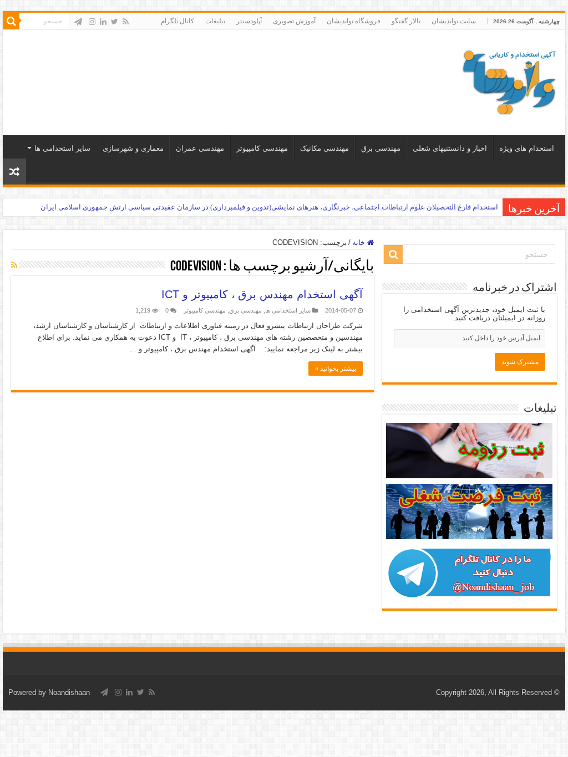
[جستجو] (11, 21)
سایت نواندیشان (454, 21)
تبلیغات (215, 21)
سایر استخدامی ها (62, 148)
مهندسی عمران (200, 148)
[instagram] (92, 21)
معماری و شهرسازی (133, 148)
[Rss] (125, 21)
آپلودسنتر (249, 21)
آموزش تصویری (294, 21)
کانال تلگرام (177, 21)
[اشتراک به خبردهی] (14, 264)
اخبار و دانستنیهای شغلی (450, 148)
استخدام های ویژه (526, 148)
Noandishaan (69, 692)
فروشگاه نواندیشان (354, 21)
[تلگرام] (78, 21)
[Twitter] (114, 21)
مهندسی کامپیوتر (262, 148)
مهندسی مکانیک (324, 148)
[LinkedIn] (103, 21)
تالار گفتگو (406, 21)
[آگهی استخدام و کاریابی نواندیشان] (509, 80)
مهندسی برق (380, 148)
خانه (359, 242)
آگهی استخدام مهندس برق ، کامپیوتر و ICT (262, 294)
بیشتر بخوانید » (335, 368)
